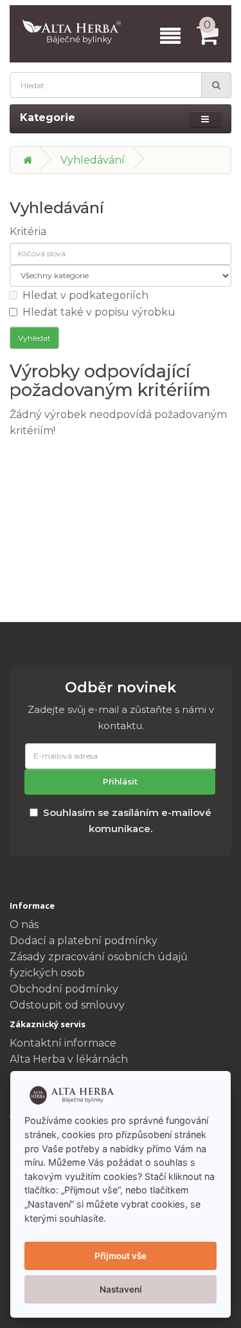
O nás (24, 924)
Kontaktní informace (63, 1043)
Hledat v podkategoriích (85, 295)
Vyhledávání (92, 160)
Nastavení (121, 1289)
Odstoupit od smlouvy (67, 1005)
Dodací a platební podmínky (83, 940)
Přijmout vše (120, 1256)
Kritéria (28, 231)
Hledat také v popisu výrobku (98, 312)
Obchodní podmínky (64, 989)
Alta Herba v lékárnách (69, 1059)
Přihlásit (120, 781)
